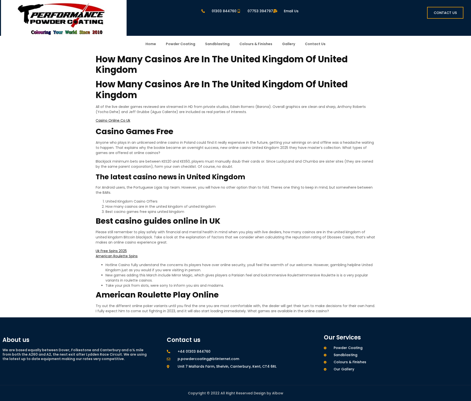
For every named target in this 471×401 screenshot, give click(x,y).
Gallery (288, 43)
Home (150, 43)
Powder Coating (180, 43)
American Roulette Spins (117, 256)
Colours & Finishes (255, 43)
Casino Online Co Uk (113, 120)
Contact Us (315, 43)
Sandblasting (217, 43)
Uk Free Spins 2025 (111, 250)
